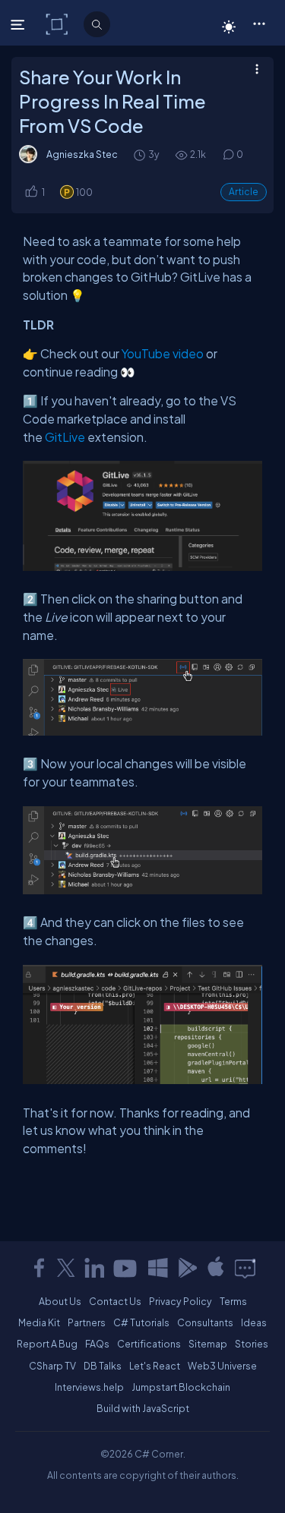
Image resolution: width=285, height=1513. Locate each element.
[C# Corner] (58, 23)
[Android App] (187, 1267)
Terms (233, 1301)
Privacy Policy (180, 1301)
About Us (60, 1301)
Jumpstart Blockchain (180, 1387)
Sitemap (207, 1344)
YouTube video (163, 353)
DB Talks (103, 1366)
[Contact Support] (245, 1267)
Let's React (154, 1366)
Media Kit (39, 1322)
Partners (87, 1322)
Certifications (149, 1344)
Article (243, 191)
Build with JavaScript (143, 1408)
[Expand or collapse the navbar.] (19, 24)
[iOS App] (216, 1267)
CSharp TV (52, 1366)
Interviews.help (89, 1387)
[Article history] (140, 154)
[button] (259, 22)
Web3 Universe (222, 1366)
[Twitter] (66, 1267)
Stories (251, 1344)
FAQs (97, 1344)
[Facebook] (39, 1267)
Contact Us (115, 1301)
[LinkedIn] (94, 1267)
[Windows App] (158, 1267)
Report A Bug (47, 1344)
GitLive (65, 437)
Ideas (254, 1322)
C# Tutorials (141, 1322)
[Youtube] (126, 1267)
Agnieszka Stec (82, 154)
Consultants (205, 1322)
